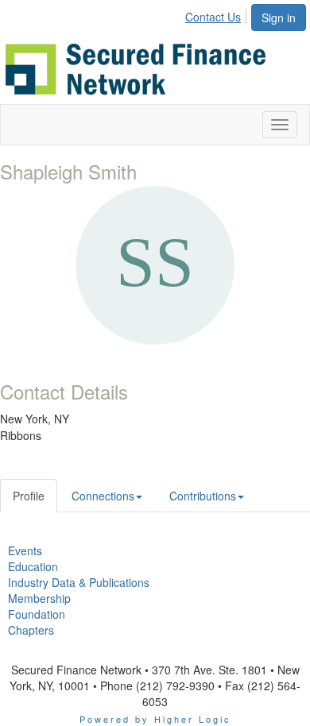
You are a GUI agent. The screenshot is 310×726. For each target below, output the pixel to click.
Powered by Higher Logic (155, 718)
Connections (103, 496)
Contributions (202, 496)
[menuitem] (217, 14)
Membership (39, 598)
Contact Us (213, 17)
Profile (29, 496)
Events (25, 550)
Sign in (279, 17)
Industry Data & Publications (78, 582)
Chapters (31, 630)
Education (33, 566)
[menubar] (217, 14)
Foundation (36, 614)
